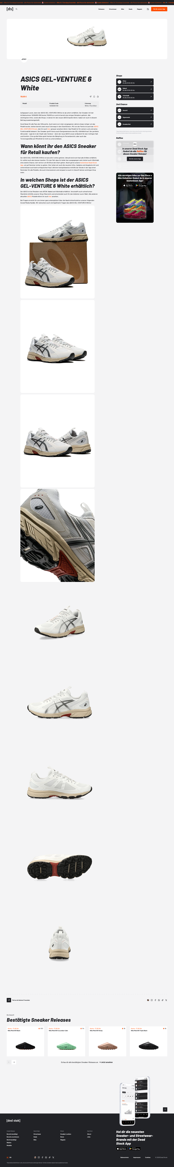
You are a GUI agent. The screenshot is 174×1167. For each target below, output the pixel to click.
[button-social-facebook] (155, 1000)
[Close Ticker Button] (166, 2)
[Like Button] (98, 96)
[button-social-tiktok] (162, 1000)
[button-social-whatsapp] (159, 1000)
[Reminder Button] (94, 96)
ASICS (29, 196)
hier (50, 196)
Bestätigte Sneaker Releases (39, 1020)
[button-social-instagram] (152, 1000)
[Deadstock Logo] (10, 9)
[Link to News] (16, 9)
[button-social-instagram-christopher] (148, 1000)
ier (49, 129)
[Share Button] (90, 96)
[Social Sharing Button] (9, 1000)
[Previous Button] (9, 1062)
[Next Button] (14, 1062)
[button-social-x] (166, 1000)
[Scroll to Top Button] (165, 1109)
